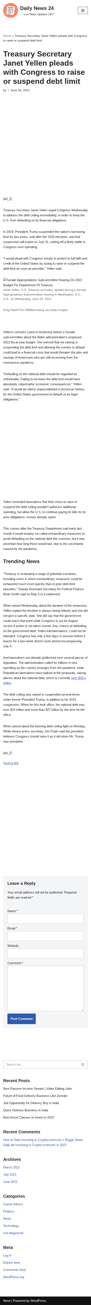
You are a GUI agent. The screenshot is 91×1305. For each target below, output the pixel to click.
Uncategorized (13, 1233)
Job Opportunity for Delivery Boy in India (31, 1103)
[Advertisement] (45, 150)
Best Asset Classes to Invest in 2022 (28, 1117)
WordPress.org (13, 1277)
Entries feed (11, 1262)
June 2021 (10, 1181)
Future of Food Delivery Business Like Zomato (35, 1096)
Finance (8, 1211)
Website (13, 945)
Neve (7, 1300)
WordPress (38, 1300)
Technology (11, 1226)
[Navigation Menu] (83, 10)
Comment (15, 963)
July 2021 (10, 1174)
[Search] (83, 1064)
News (7, 1218)
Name (12, 911)
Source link (11, 763)
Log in (7, 1255)
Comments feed (14, 1270)
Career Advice (13, 1204)
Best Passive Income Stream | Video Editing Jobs (37, 1088)
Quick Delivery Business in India (25, 1110)
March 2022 (11, 1167)
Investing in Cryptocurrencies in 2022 (40, 1145)
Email (12, 928)
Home (7, 35)
